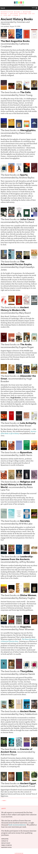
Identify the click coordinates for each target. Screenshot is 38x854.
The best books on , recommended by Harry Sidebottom (19, 716)
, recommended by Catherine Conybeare (19, 52)
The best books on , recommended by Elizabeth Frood (19, 784)
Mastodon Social (6, 847)
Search (3, 8)
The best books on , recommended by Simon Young (19, 97)
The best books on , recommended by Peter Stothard (19, 226)
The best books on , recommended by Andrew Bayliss (19, 183)
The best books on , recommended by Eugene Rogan (19, 346)
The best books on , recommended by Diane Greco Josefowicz (19, 138)
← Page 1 (3, 800)
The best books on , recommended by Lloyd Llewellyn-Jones (19, 270)
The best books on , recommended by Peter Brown (19, 424)
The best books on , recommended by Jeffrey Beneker (19, 562)
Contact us (4, 841)
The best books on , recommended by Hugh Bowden (19, 385)
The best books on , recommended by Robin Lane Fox (19, 487)
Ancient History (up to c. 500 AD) (18, 14)
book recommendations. (17, 825)
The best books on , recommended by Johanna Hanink (19, 677)
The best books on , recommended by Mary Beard (19, 311)
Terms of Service (6, 845)
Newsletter (4, 839)
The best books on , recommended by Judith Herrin (19, 453)
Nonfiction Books (10, 12)
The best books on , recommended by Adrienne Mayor (19, 752)
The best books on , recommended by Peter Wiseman (19, 635)
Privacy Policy (5, 843)
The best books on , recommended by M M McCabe (19, 525)
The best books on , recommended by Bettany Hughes (19, 597)
